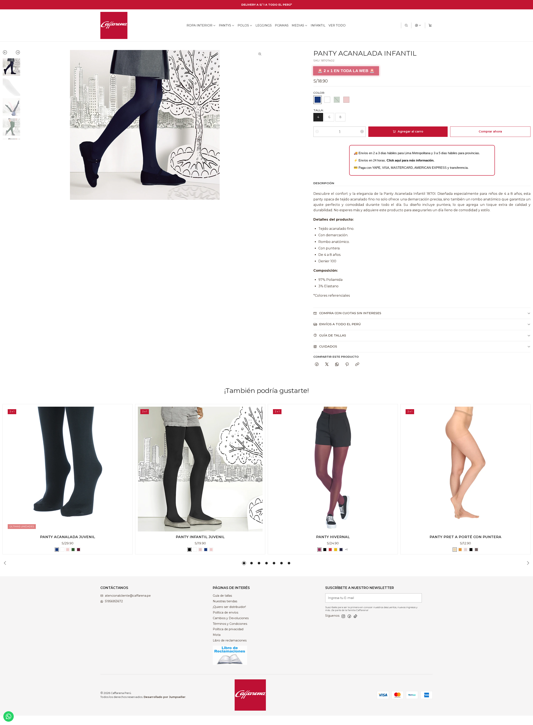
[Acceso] (418, 25)
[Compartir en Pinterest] (347, 364)
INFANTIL (318, 25)
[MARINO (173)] (341, 550)
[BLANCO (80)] (327, 100)
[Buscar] (406, 25)
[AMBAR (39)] (460, 550)
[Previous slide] (6, 53)
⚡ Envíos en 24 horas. (394, 160)
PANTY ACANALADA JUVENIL (67, 537)
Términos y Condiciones (230, 624)
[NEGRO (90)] (189, 550)
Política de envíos (225, 612)
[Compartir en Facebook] (316, 364)
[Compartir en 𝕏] (326, 364)
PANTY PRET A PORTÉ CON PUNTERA (465, 537)
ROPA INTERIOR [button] (199, 25)
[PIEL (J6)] (200, 550)
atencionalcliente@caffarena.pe (128, 596)
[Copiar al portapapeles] (357, 364)
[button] (244, 563)
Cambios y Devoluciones (231, 618)
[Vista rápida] (125, 468)
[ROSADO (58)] (346, 100)
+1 (346, 549)
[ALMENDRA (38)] (455, 550)
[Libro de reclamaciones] (244, 655)
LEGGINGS (263, 25)
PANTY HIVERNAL (333, 537)
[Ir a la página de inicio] (113, 25)
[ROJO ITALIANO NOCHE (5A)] (330, 550)
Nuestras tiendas (225, 601)
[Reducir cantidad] (317, 132)
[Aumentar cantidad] (362, 132)
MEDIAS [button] (298, 25)
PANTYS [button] (225, 25)
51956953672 (114, 601)
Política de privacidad (228, 629)
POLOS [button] (243, 25)
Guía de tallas (222, 596)
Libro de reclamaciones (230, 640)
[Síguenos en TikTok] (355, 616)
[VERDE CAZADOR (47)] (337, 100)
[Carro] (430, 25)
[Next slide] (15, 53)
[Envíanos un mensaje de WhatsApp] (8, 716)
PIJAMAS (282, 25)
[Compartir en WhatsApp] (337, 364)
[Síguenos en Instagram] (343, 616)
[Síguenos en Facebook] (349, 616)
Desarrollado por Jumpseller (165, 697)
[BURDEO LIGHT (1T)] (319, 550)
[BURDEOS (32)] (78, 550)
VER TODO (337, 25)
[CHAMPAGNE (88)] (465, 550)
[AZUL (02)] (317, 100)
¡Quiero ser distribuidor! (229, 607)
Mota (216, 635)
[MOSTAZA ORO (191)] (336, 550)
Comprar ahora (490, 131)
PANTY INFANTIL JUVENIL (200, 537)
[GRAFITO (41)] (476, 550)
